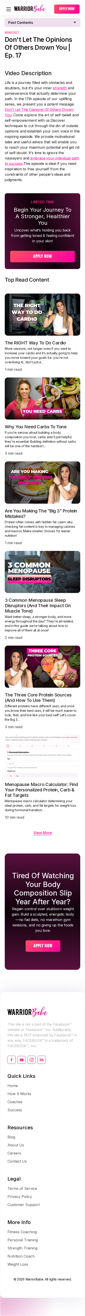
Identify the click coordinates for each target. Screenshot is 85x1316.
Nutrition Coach (21, 1256)
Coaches (14, 1102)
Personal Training (22, 1240)
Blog (11, 1137)
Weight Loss (17, 1264)
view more (42, 832)
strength (60, 88)
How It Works (19, 1093)
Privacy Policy (19, 1196)
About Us (15, 1145)
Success (14, 1110)
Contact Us (17, 1161)
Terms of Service (22, 1188)
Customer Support (23, 1204)
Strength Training (22, 1248)
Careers (14, 1153)
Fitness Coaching (22, 1232)
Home (12, 1085)
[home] (33, 9)
